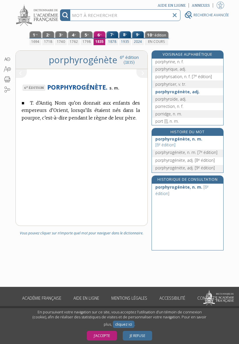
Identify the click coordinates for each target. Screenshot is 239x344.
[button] (7, 59)
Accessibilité (172, 298)
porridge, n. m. (168, 114)
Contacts (207, 298)
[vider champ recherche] (174, 15)
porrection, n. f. (169, 106)
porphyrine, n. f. (169, 61)
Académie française (41, 298)
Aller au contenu (38, 5)
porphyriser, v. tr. (170, 84)
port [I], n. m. (167, 121)
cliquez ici (123, 324)
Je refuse (137, 335)
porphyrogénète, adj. (177, 91)
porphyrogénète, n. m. (178, 142)
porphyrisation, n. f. (183, 76)
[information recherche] (65, 15)
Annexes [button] (201, 5)
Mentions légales (129, 298)
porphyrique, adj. (170, 69)
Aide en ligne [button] (172, 5)
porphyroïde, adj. (170, 99)
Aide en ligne (86, 298)
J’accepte (102, 335)
